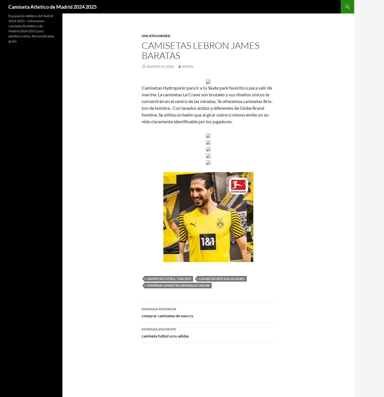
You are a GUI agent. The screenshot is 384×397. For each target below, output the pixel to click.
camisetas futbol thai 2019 (168, 278)
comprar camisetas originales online (178, 285)
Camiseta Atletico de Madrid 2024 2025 (52, 7)
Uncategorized (156, 36)
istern (187, 66)
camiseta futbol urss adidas (165, 332)
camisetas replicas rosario (222, 278)
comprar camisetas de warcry (167, 312)
